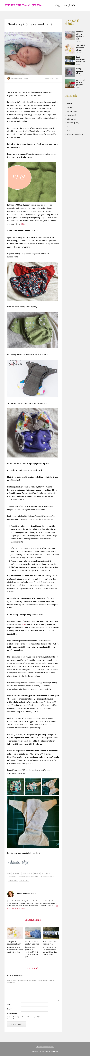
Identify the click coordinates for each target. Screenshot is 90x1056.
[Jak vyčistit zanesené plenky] (15, 933)
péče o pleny (71, 119)
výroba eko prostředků (75, 134)
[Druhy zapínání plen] (70, 72)
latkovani (37, 873)
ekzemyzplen (17, 873)
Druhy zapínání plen (79, 70)
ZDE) (22, 224)
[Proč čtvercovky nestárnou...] (51, 933)
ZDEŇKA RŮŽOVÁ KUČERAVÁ (23, 5)
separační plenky (73, 123)
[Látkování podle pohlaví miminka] (33, 933)
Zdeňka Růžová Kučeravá (19, 78)
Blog (57, 5)
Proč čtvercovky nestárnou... (49, 942)
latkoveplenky (46, 873)
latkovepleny (12, 876)
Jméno (10, 1004)
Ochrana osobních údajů (45, 1047)
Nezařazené (71, 115)
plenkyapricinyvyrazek (47, 876)
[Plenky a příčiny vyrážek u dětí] (70, 35)
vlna (68, 130)
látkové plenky (72, 111)
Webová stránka (12, 1013)
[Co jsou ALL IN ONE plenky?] (70, 83)
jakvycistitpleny (27, 873)
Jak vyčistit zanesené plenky (14, 942)
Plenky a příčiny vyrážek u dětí (80, 35)
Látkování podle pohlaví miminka (32, 942)
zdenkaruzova (24, 880)
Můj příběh (69, 5)
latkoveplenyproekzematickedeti (28, 876)
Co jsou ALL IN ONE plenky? (80, 82)
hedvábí (70, 104)
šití (68, 126)
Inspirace (70, 107)
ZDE (23, 624)
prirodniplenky (13, 880)
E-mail (9, 1009)
